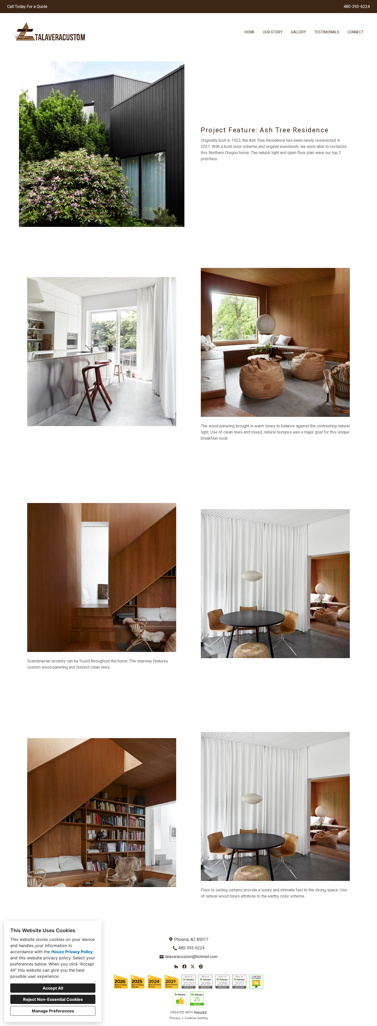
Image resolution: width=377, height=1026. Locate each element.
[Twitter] (192, 966)
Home (250, 32)
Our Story (273, 32)
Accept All (53, 988)
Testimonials (326, 32)
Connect (356, 32)
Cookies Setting (196, 1018)
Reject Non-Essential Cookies (53, 999)
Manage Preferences (53, 1010)
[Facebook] (184, 966)
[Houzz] (176, 966)
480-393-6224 (357, 6)
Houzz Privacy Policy (72, 951)
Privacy (175, 1018)
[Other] (200, 966)
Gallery (298, 32)
